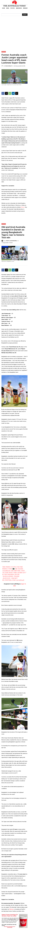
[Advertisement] (14, 36)
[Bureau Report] (2, 66)
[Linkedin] (13, 93)
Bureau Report (8, 65)
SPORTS (3, 51)
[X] (6, 93)
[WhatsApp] (9, 93)
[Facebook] (2, 93)
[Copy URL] (16, 93)
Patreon (23, 207)
